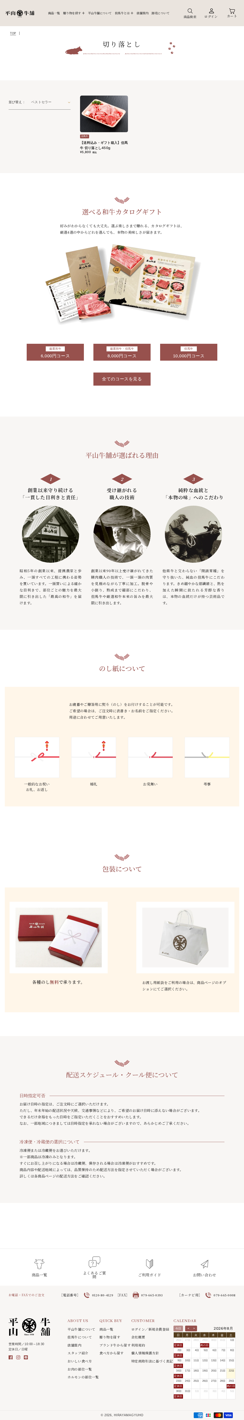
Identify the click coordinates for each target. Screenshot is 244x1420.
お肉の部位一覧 (79, 1369)
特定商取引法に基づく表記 (152, 1361)
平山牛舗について (81, 1329)
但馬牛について (79, 1337)
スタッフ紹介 (77, 1353)
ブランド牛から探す (115, 1345)
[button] (74, 13)
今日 (178, 1328)
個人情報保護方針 (145, 1353)
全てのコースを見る (122, 379)
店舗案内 (74, 1345)
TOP (13, 33)
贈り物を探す (109, 1337)
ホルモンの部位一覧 (83, 1377)
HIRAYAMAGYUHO (128, 1415)
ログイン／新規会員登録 (150, 1329)
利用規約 (138, 1345)
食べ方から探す (111, 1353)
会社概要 (138, 1337)
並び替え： (17, 102)
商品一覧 (106, 1329)
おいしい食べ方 (79, 1361)
